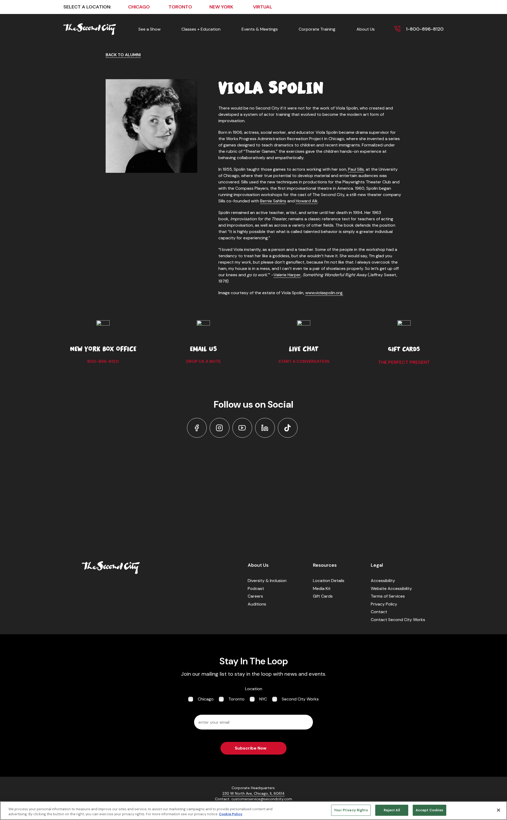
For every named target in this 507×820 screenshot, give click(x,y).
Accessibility (383, 580)
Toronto (236, 699)
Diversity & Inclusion (267, 580)
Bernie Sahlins (273, 201)
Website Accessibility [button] (391, 588)
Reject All (392, 810)
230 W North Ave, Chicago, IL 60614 (253, 793)
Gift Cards (323, 596)
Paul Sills (356, 169)
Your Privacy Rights (351, 810)
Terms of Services (388, 596)
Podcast (256, 588)
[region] (253, 810)
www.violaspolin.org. (324, 292)
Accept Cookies (429, 810)
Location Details (328, 580)
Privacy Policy (384, 604)
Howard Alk (307, 201)
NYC (263, 699)
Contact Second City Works (398, 619)
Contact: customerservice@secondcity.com (253, 799)
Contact (379, 611)
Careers (255, 596)
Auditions (257, 604)
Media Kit (322, 588)
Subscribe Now (250, 748)
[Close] (498, 810)
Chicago (206, 699)
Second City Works (300, 699)
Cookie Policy (230, 814)
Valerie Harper (287, 275)
